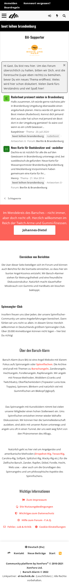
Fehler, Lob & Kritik (19, 526)
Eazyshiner (17, 131)
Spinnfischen (44, 364)
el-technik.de (26, 576)
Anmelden (10, 3)
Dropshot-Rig (43, 453)
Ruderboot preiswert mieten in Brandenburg (37, 97)
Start (52, 553)
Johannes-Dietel (34, 230)
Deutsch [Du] (35, 547)
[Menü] (4, 15)
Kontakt (19, 553)
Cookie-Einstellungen (52, 526)
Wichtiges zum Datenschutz (36, 513)
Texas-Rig (58, 453)
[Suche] (64, 16)
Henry (15, 178)
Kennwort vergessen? (37, 3)
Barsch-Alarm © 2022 (35, 572)
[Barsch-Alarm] (9, 553)
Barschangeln (40, 368)
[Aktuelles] (57, 16)
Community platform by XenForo (34, 565)
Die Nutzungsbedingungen (36, 506)
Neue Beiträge (37, 553)
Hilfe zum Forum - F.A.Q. (36, 520)
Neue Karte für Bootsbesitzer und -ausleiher (37, 147)
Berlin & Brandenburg (50, 141)
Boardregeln (12, 7)
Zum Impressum (36, 499)
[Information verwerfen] (63, 66)
